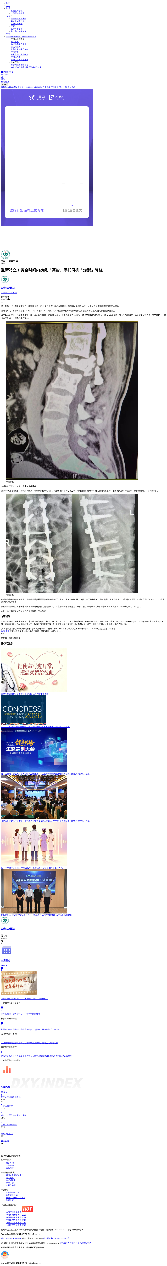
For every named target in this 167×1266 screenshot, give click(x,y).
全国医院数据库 (17, 13)
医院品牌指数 (16, 11)
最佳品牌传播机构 (18, 31)
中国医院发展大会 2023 (16, 1215)
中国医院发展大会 (18, 19)
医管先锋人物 (16, 24)
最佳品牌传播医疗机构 (15, 1198)
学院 (8, 34)
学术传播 (10, 1183)
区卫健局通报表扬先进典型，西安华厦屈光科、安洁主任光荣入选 (29, 1043)
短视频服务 (11, 1180)
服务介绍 (10, 1163)
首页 (8, 3)
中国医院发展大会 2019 (16, 1220)
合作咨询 (10, 1165)
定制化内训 (11, 1185)
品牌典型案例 (16, 29)
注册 (7, 82)
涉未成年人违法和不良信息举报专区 (75, 1243)
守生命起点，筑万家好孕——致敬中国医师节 (20, 1014)
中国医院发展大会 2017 (16, 1225)
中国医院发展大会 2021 (16, 1217)
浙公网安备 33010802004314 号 (56, 1238)
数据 (8, 8)
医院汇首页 (8, 72)
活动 (8, 16)
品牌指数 (6, 1087)
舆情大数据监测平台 (14, 1175)
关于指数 (5, 74)
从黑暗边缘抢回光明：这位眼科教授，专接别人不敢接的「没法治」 (30, 1029)
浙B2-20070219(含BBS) (11, 1238)
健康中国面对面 (17, 21)
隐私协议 (10, 1168)
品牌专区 (10, 1200)
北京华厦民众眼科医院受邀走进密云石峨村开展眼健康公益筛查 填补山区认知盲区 (36, 1056)
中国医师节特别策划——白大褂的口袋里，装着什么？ (24, 999)
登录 (3, 82)
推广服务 (10, 1178)
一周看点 (5, 960)
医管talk (14, 26)
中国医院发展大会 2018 (16, 1223)
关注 (8, 6)
